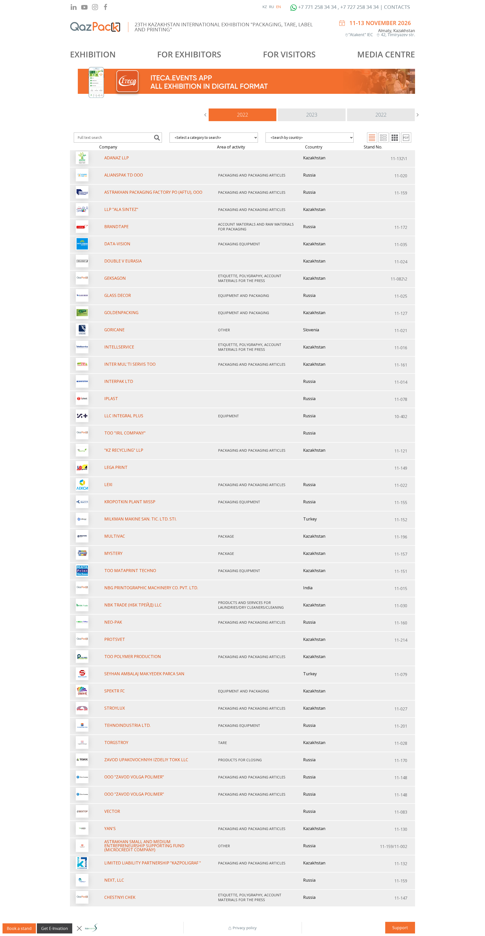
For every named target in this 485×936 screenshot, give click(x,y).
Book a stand (19, 928)
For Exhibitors (189, 54)
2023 (311, 114)
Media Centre (386, 54)
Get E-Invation (54, 928)
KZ (264, 6)
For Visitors (289, 54)
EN (278, 6)
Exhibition (93, 54)
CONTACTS (397, 7)
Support (400, 927)
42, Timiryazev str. (397, 34)
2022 (242, 114)
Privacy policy (244, 927)
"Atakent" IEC (361, 34)
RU (271, 6)
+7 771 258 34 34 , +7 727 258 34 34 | (340, 7)
